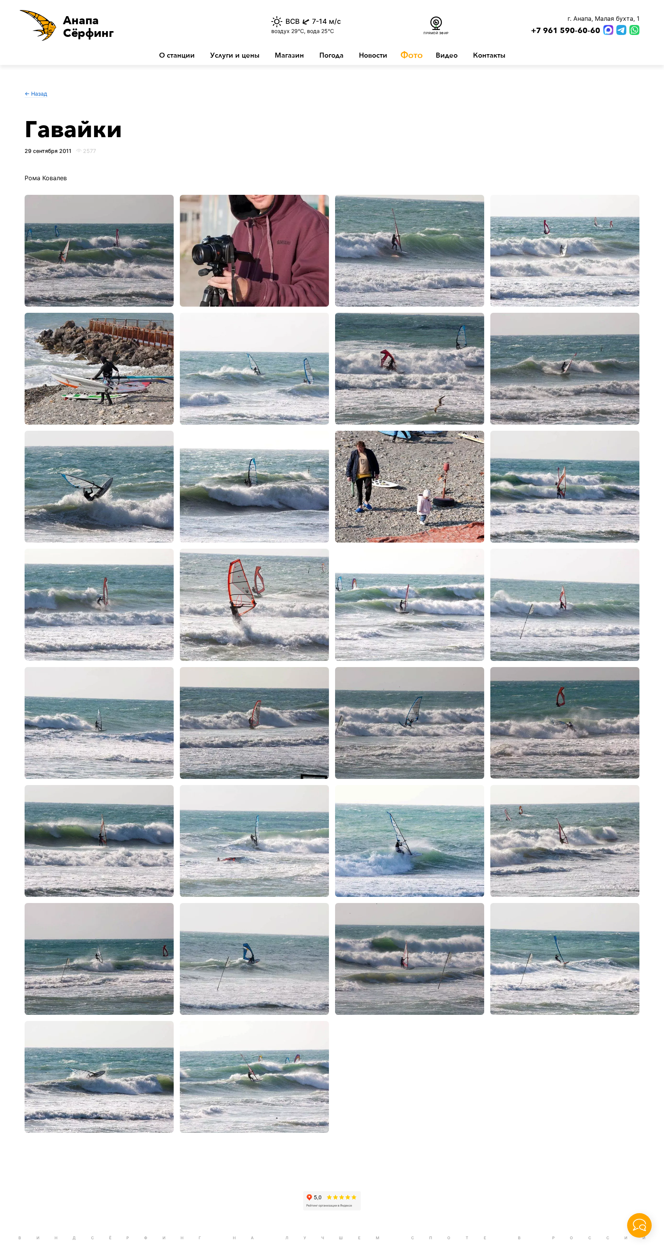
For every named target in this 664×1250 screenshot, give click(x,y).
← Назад (36, 93)
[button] (124, 25)
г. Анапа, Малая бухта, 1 (603, 18)
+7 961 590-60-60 (565, 31)
